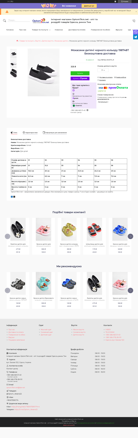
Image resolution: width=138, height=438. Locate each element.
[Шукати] (4, 21)
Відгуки (119, 30)
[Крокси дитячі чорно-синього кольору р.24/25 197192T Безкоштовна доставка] (69, 283)
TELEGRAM (109, 332)
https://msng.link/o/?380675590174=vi (25, 407)
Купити (80, 73)
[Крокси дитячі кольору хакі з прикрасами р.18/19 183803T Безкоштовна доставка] (69, 229)
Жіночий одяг (46, 330)
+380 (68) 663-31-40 (112, 335)
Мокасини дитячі (61, 41)
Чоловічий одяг (47, 332)
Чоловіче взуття (79, 332)
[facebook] (12, 197)
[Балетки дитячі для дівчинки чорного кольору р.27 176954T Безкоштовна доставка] (18, 229)
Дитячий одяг (46, 335)
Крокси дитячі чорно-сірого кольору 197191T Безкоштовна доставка (18, 300)
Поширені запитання (16, 340)
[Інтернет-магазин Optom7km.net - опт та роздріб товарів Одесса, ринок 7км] (40, 21)
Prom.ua (80, 419)
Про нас (22, 30)
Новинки (59, 30)
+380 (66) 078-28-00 (113, 337)
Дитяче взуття (47, 41)
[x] (14, 197)
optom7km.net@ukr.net (15, 388)
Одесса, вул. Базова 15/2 (114, 340)
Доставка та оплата (76, 30)
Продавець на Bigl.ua (69, 421)
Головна (9, 30)
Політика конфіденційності (105, 423)
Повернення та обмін (100, 30)
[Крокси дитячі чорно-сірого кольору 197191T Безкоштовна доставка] (18, 283)
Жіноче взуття (78, 330)
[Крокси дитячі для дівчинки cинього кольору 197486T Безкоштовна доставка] (120, 229)
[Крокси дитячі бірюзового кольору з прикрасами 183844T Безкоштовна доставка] (43, 283)
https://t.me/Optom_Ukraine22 (26, 409)
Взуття (37, 41)
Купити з (76, 78)
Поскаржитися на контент (86, 423)
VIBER (108, 330)
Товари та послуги (40, 30)
